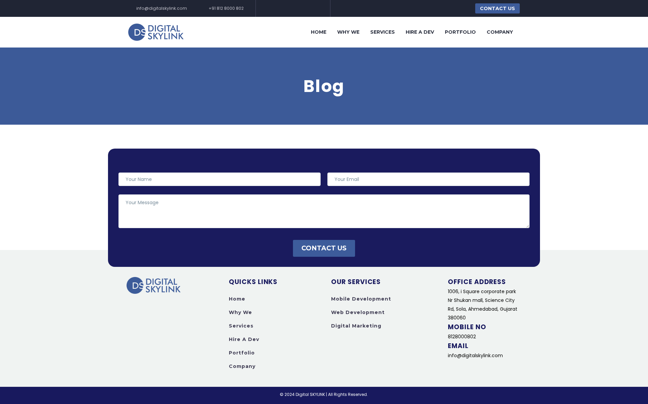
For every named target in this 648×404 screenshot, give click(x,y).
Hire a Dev (420, 32)
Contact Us (497, 8)
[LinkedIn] (282, 8)
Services (382, 32)
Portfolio (460, 32)
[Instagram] (292, 8)
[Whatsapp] (302, 8)
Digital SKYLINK (310, 394)
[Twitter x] (313, 8)
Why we (348, 32)
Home (318, 32)
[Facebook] (271, 8)
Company (500, 32)
